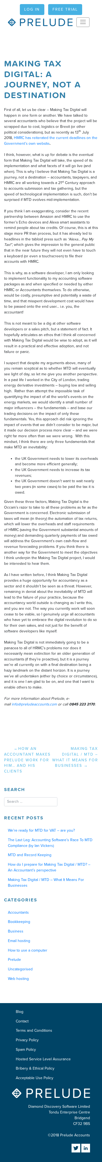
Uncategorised (20, 969)
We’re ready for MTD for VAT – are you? (41, 830)
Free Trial (65, 9)
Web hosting (18, 978)
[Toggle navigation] (82, 22)
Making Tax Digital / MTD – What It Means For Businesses (75, 757)
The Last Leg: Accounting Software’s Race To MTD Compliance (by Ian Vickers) (50, 843)
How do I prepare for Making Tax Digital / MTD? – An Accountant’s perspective (49, 867)
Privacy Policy (27, 1040)
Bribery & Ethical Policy (35, 1068)
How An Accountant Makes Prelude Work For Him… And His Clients (27, 760)
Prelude (14, 959)
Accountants (18, 912)
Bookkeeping (19, 921)
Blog (19, 1011)
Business (15, 931)
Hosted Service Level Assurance (43, 1059)
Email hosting (19, 940)
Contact (22, 1021)
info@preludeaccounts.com (34, 704)
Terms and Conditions (34, 1030)
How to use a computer (27, 950)
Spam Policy (26, 1049)
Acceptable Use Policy (34, 1078)
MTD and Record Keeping (29, 855)
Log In (32, 9)
